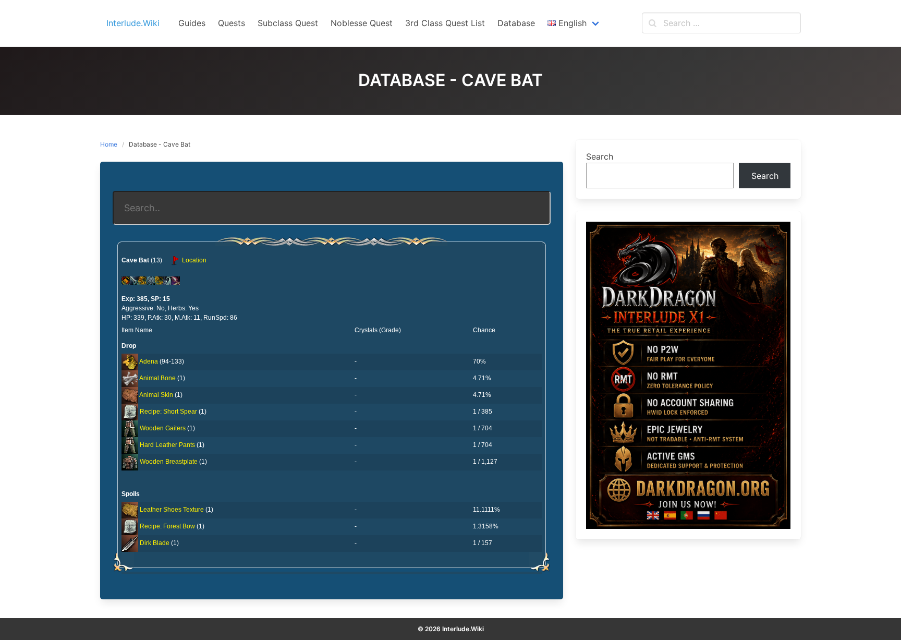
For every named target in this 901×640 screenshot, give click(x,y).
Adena (148, 361)
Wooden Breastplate (169, 461)
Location (193, 260)
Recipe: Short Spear (168, 411)
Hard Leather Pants (167, 445)
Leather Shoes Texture (172, 509)
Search (599, 156)
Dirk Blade (154, 543)
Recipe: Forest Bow (167, 526)
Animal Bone (157, 378)
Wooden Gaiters (163, 428)
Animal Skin (156, 395)
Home (108, 144)
